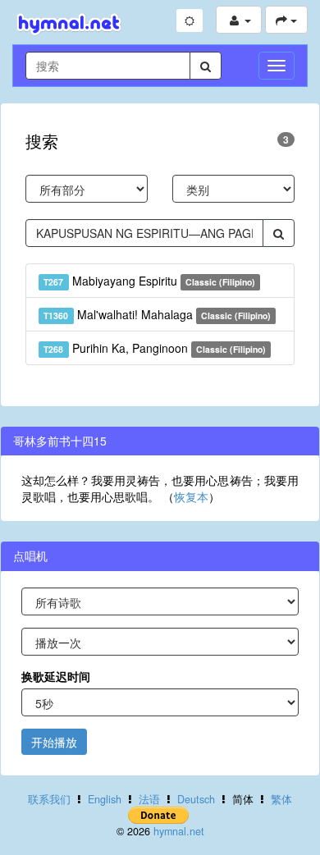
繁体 (281, 799)
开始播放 (54, 742)
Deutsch (196, 799)
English (104, 799)
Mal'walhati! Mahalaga (157, 314)
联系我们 (49, 799)
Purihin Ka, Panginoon (154, 348)
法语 (149, 799)
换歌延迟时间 (55, 676)
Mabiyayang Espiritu (149, 280)
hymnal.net (178, 831)
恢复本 (191, 496)
